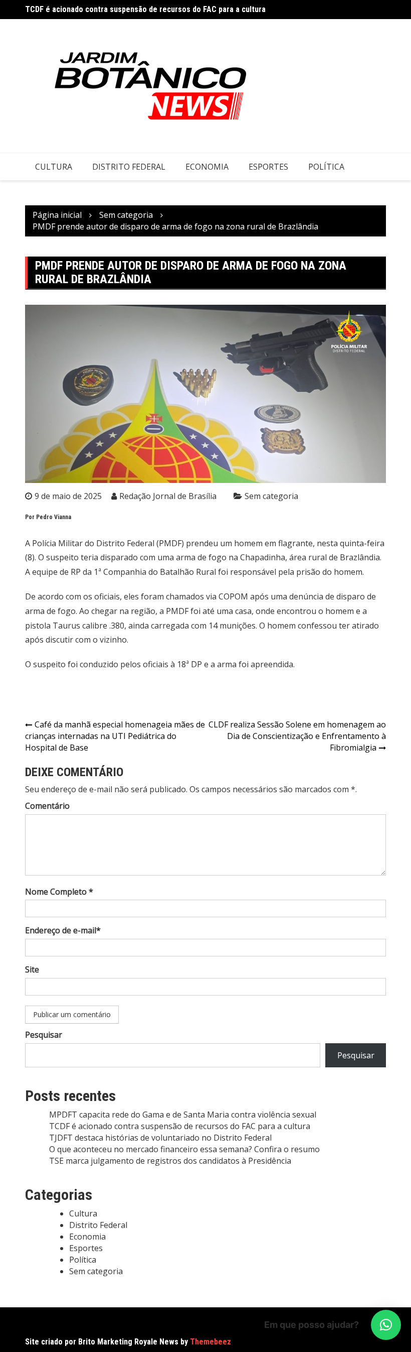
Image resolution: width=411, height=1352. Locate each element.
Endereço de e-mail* (63, 930)
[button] (386, 1325)
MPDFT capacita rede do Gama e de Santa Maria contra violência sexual (182, 1114)
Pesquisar (43, 1034)
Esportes (268, 166)
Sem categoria (271, 496)
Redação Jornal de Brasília (168, 496)
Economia (207, 166)
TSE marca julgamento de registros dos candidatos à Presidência (170, 1160)
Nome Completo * (59, 891)
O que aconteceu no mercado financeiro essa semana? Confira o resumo (184, 1149)
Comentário (47, 805)
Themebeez (210, 1341)
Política (326, 166)
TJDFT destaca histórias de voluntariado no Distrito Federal (160, 1137)
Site (32, 969)
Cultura (53, 166)
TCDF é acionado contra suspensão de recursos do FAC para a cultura (145, 9)
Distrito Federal (128, 166)
